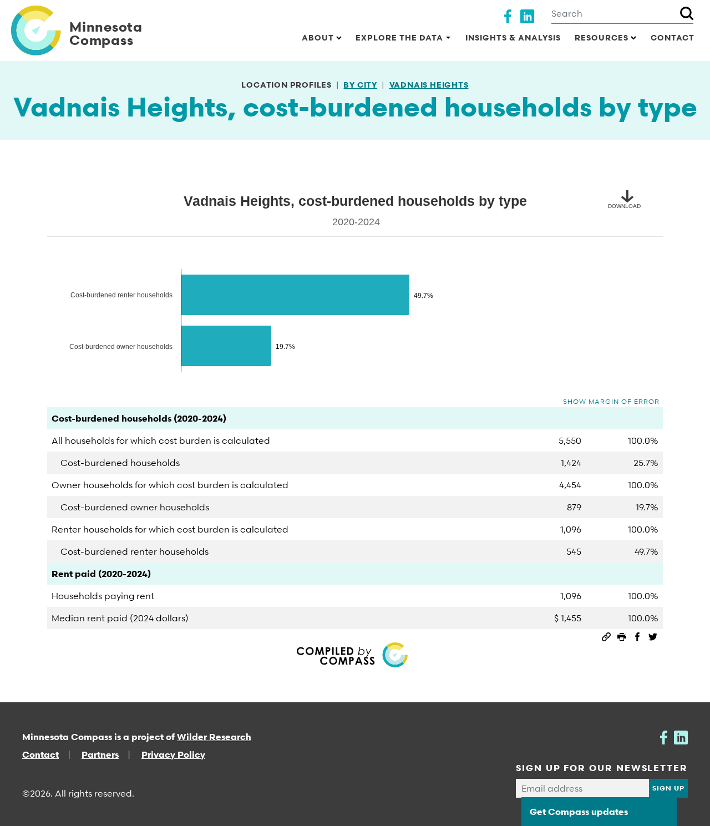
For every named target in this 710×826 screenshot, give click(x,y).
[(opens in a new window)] (507, 15)
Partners (100, 754)
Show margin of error (611, 401)
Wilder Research (214, 736)
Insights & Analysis (513, 37)
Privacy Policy (173, 754)
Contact (672, 37)
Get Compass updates (579, 811)
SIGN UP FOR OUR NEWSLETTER (602, 767)
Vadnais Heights (429, 84)
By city (360, 84)
